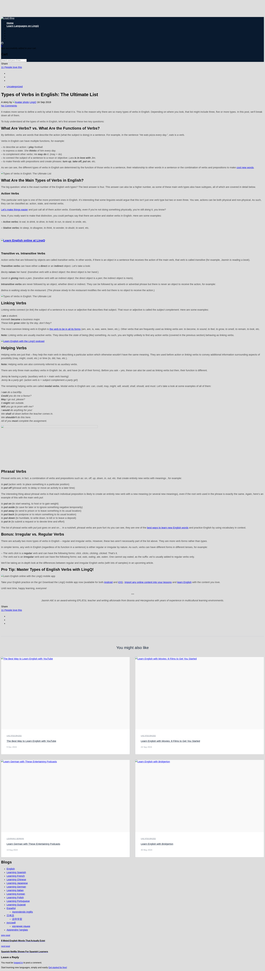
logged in (18, 962)
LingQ (33, 102)
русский (11, 922)
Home (10, 23)
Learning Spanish (16, 872)
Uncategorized (15, 86)
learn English (184, 582)
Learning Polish (15, 897)
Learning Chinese (16, 879)
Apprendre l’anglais (17, 929)
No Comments (9, 105)
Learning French (16, 876)
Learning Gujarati (16, 904)
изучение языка (21, 926)
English (11, 868)
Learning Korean (16, 894)
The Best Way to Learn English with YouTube (31, 741)
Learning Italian (15, 890)
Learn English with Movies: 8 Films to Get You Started (170, 741)
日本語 (10, 915)
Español (11, 908)
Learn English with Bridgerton (157, 844)
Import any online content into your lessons (148, 582)
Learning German (15, 839)
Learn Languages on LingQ (23, 26)
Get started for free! (57, 967)
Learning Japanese (17, 883)
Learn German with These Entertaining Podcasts (33, 844)
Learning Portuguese (18, 901)
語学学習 (17, 919)
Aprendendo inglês (22, 912)
